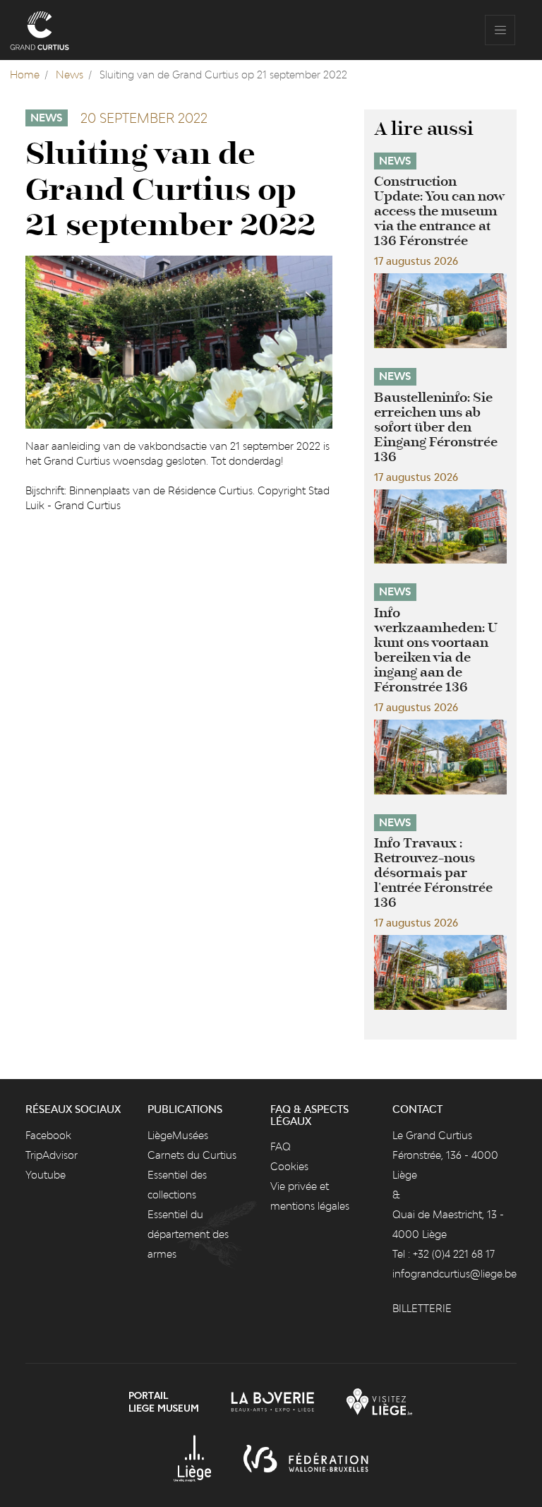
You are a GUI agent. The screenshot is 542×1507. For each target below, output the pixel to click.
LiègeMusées (177, 1135)
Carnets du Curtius (191, 1155)
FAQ (280, 1146)
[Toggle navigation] (500, 30)
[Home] (39, 30)
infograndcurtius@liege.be (454, 1274)
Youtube (45, 1175)
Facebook (48, 1135)
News (69, 74)
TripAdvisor (51, 1155)
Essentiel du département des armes (188, 1234)
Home (25, 74)
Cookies (289, 1166)
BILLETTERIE (422, 1308)
